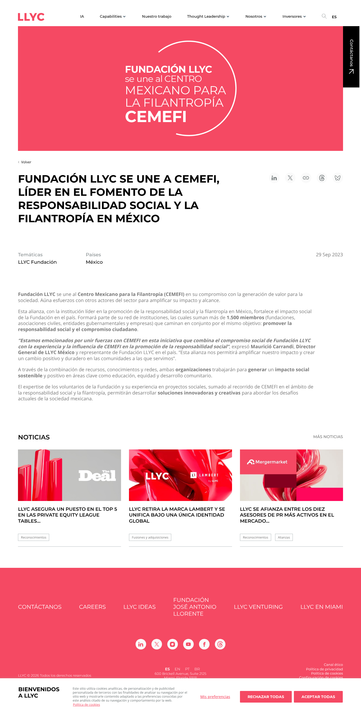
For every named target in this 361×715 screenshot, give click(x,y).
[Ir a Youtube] (188, 644)
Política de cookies (86, 704)
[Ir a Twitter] (156, 644)
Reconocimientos (33, 537)
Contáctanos (351, 53)
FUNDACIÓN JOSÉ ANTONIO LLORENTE (194, 607)
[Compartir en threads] (322, 178)
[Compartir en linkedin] (274, 178)
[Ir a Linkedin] (141, 644)
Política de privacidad (324, 669)
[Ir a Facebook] (204, 644)
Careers (92, 607)
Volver (26, 162)
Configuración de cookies (321, 678)
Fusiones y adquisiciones (150, 537)
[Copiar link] (306, 178)
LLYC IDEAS (139, 607)
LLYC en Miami (321, 607)
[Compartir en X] (290, 178)
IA (82, 16)
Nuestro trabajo (156, 16)
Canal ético (333, 665)
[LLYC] (31, 17)
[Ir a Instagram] (172, 644)
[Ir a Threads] (220, 644)
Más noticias (328, 436)
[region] (180, 696)
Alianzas (284, 537)
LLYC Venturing (258, 607)
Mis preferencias (215, 696)
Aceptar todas (318, 696)
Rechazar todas (266, 696)
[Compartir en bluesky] (337, 178)
